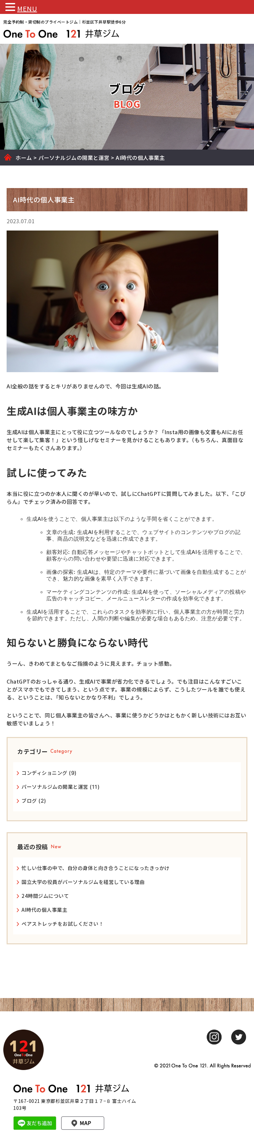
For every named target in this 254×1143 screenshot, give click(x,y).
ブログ (29, 800)
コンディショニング (44, 772)
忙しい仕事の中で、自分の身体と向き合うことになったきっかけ (95, 867)
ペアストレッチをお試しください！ (62, 923)
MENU (27, 8)
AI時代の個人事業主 (44, 909)
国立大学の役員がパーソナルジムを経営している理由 (83, 881)
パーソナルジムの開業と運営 (54, 786)
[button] (11, 7)
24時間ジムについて (45, 895)
